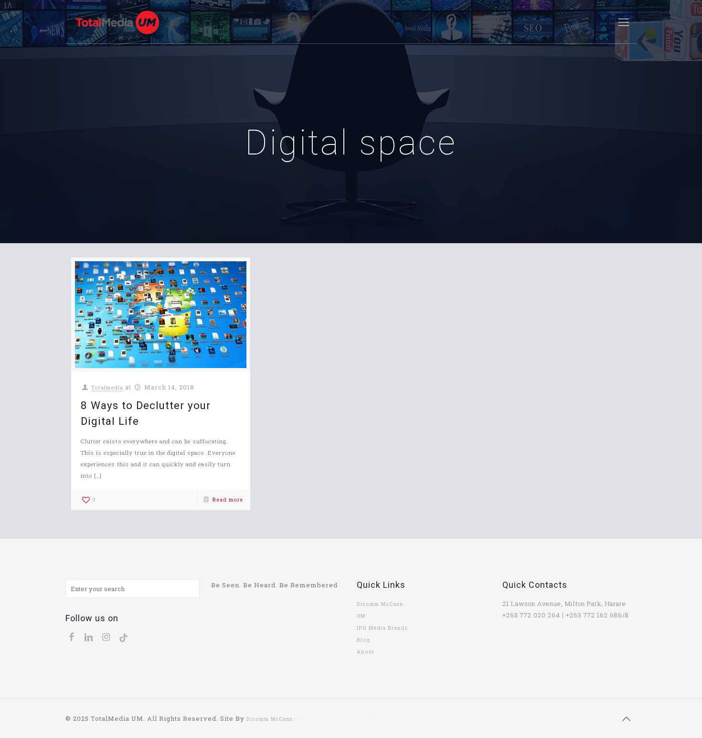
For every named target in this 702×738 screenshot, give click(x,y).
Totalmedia (107, 387)
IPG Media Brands (382, 628)
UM (361, 616)
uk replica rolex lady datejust (335, 719)
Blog (363, 639)
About (365, 651)
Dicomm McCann (380, 604)
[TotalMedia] (117, 21)
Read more (228, 499)
